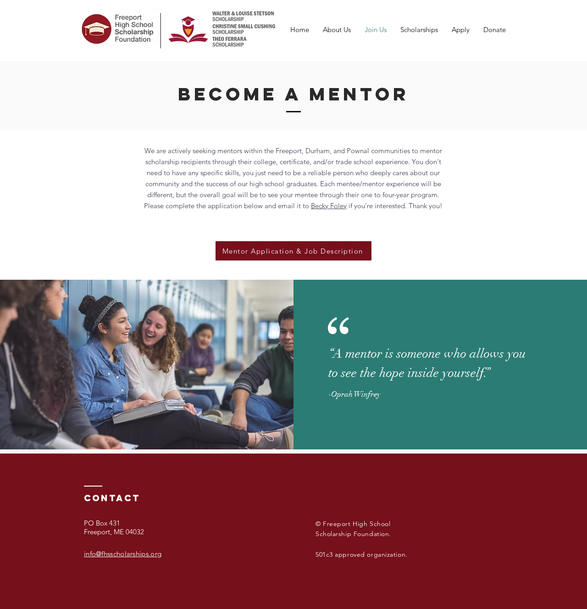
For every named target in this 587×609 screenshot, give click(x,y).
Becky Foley (329, 205)
